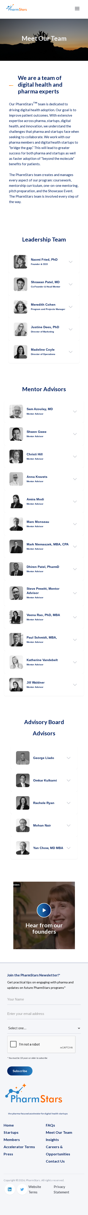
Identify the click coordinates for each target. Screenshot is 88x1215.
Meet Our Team (59, 1132)
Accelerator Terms (19, 1147)
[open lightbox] (44, 906)
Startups (11, 1132)
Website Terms (34, 1189)
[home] (16, 9)
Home (9, 1125)
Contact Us (55, 1161)
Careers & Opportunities (58, 1150)
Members (12, 1139)
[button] (77, 8)
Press (8, 1154)
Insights (52, 1139)
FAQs (50, 1125)
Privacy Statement (61, 1189)
